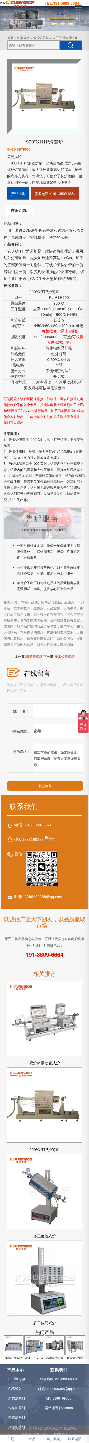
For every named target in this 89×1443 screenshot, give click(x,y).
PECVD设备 (17, 1378)
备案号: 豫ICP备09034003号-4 (44, 1434)
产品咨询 (18, 193)
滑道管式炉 (34, 656)
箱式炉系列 (16, 1398)
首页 (10, 37)
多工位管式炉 (65, 656)
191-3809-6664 (38, 825)
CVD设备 (15, 1388)
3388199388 (33, 839)
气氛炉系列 (16, 1407)
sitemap (67, 1407)
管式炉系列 (41, 37)
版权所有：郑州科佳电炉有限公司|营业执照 (45, 1428)
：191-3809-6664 (54, 193)
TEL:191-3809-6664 (62, 3)
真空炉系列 (16, 1426)
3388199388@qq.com (43, 896)
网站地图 (51, 1407)
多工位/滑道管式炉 (65, 37)
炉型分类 (23, 37)
